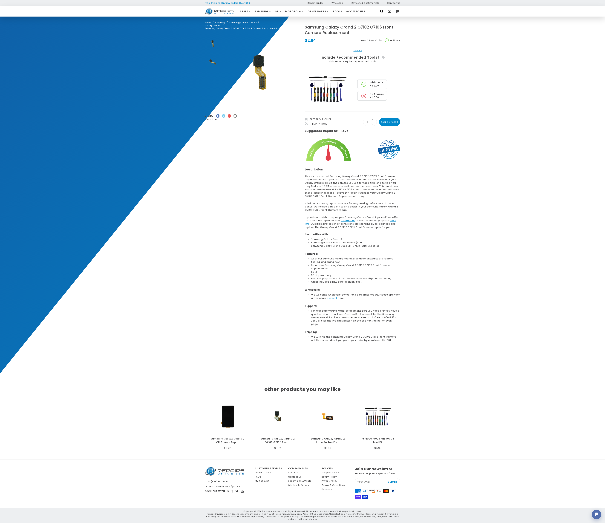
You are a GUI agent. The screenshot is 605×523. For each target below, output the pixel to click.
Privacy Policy (329, 481)
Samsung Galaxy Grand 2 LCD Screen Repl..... (227, 440)
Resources (328, 489)
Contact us (348, 220)
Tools (337, 11)
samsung (220, 22)
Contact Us (393, 3)
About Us (293, 472)
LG (277, 11)
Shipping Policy (330, 472)
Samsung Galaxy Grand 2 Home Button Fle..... (328, 440)
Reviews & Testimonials (365, 3)
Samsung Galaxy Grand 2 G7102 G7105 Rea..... (278, 440)
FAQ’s (258, 476)
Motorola (293, 11)
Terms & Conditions (333, 485)
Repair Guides (316, 3)
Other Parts (317, 11)
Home (208, 22)
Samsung (262, 11)
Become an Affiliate (300, 481)
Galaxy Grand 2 (213, 25)
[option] (213, 44)
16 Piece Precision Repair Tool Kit (377, 440)
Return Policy (329, 476)
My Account (262, 481)
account (332, 298)
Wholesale (337, 3)
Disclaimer (211, 119)
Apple (244, 11)
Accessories (355, 11)
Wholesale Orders (298, 485)
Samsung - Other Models (243, 22)
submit (392, 481)
